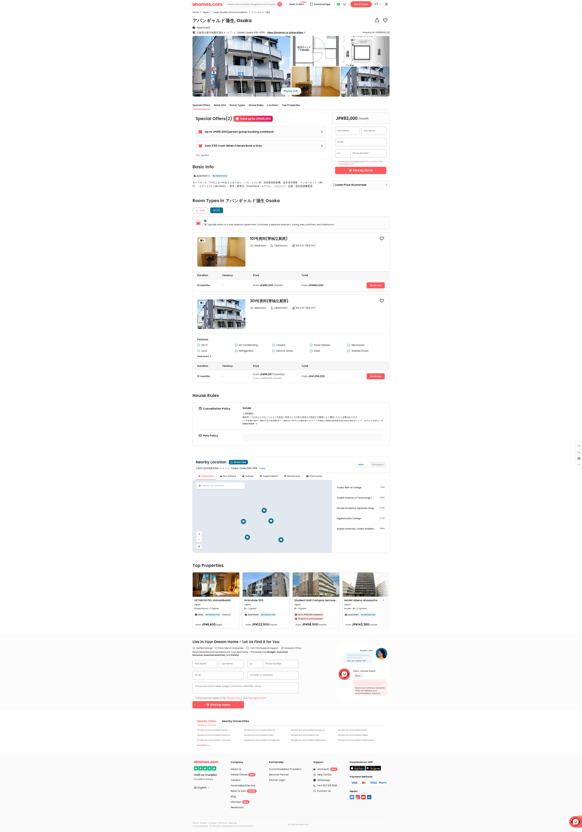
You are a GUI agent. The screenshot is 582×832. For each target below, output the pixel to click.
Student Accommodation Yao (305, 735)
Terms (195, 823)
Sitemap (233, 823)
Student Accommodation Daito (258, 735)
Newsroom (237, 807)
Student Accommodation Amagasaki (262, 740)
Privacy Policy (372, 161)
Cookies (213, 823)
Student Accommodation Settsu (353, 735)
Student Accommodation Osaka (212, 730)
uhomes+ (239, 802)
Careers (235, 780)
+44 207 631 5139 (327, 785)
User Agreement (346, 164)
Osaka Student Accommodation (229, 12)
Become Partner (279, 774)
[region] (262, 516)
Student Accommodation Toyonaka (214, 740)
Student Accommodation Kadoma (213, 735)
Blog (233, 796)
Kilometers (378, 464)
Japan (205, 12)
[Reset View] (199, 546)
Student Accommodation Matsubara (308, 740)
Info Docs (222, 823)
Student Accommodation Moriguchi (308, 730)
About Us (236, 769)
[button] (320, 4)
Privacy (203, 823)
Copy (262, 468)
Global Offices (242, 774)
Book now (375, 285)
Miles (361, 464)
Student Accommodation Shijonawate (356, 740)
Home (195, 12)
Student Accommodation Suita (352, 730)
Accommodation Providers (285, 769)
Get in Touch (361, 4)
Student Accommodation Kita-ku (259, 730)
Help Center (324, 774)
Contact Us (324, 791)
